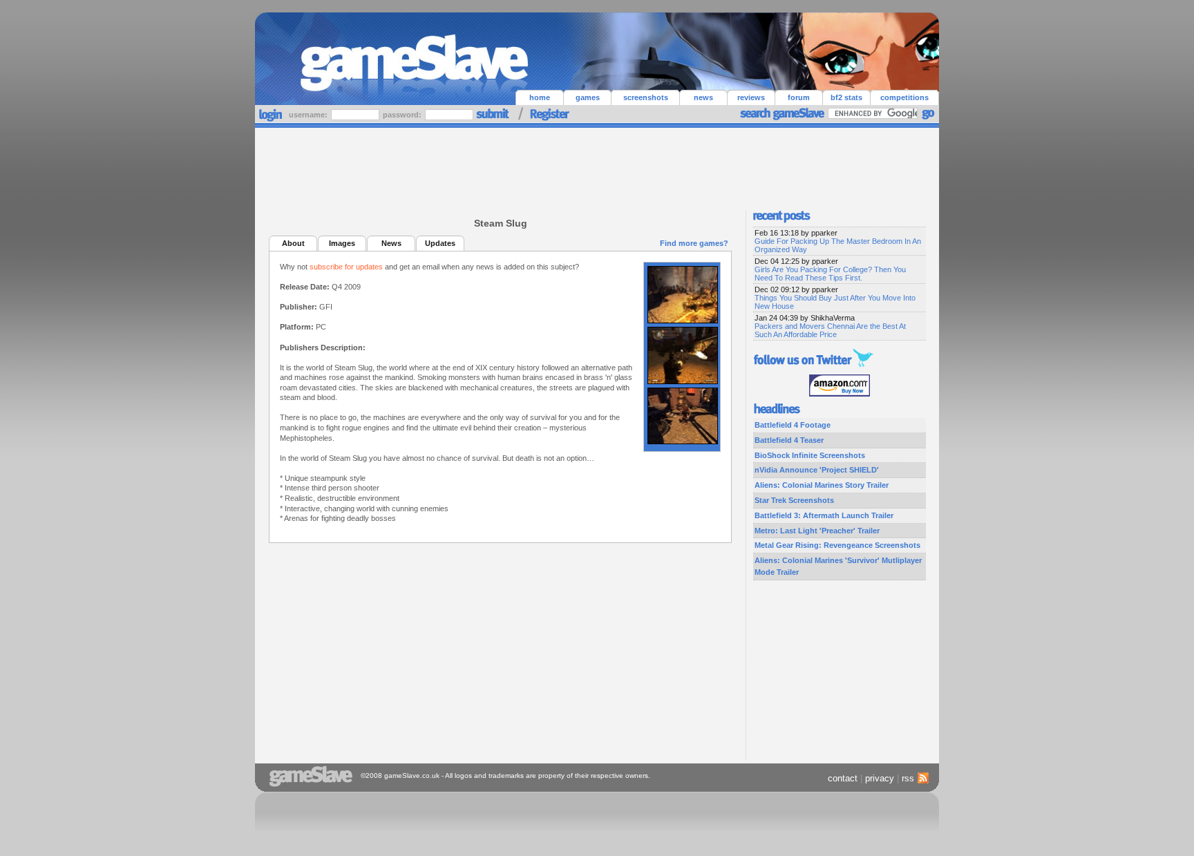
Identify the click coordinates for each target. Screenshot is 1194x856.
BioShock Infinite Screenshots (810, 455)
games (588, 97)
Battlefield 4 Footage (793, 425)
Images (342, 243)
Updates (440, 243)
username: (309, 115)
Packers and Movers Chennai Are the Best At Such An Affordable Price (830, 330)
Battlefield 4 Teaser (789, 440)
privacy (879, 778)
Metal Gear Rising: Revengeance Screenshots (837, 545)
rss (908, 778)
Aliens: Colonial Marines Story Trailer (822, 485)
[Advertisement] (597, 166)
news (703, 97)
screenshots (645, 97)
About (293, 243)
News (391, 243)
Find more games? (694, 243)
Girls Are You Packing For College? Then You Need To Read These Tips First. (830, 273)
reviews (751, 97)
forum (799, 97)
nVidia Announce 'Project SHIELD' (817, 470)
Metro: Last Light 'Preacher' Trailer (817, 530)
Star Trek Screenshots (794, 500)
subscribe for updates (346, 267)
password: (403, 115)
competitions (904, 97)
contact (842, 778)
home (539, 97)
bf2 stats (846, 97)
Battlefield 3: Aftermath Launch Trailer (824, 515)
